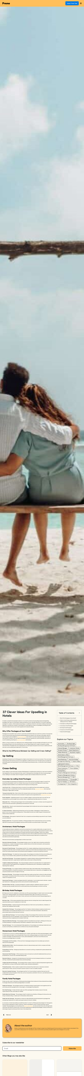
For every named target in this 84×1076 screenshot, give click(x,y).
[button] (79, 712)
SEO (73, 777)
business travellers (39, 789)
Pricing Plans (61, 770)
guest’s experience (28, 1005)
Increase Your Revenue (64, 761)
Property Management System (66, 775)
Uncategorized (62, 784)
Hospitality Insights (75, 752)
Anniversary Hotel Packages (66, 725)
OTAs (77, 766)
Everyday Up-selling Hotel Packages (68, 723)
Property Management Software (67, 772)
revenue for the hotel (46, 794)
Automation (61, 743)
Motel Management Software (66, 766)
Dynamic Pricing (62, 750)
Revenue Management (64, 777)
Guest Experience (74, 750)
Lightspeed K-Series (63, 763)
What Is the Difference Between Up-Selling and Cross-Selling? (68, 721)
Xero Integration (72, 784)
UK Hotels (72, 781)
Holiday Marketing (62, 752)
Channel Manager (62, 748)
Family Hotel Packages (65, 731)
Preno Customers (63, 768)
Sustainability (73, 779)
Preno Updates (74, 768)
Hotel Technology (73, 759)
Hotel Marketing (62, 759)
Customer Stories (74, 748)
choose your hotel (21, 736)
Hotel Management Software (66, 757)
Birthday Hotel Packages (66, 727)
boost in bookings (21, 739)
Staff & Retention (63, 779)
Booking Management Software (66, 745)
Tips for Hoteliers (62, 781)
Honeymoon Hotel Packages (66, 729)
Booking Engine (71, 743)
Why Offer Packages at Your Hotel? (68, 718)
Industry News (76, 761)
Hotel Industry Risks (63, 754)
